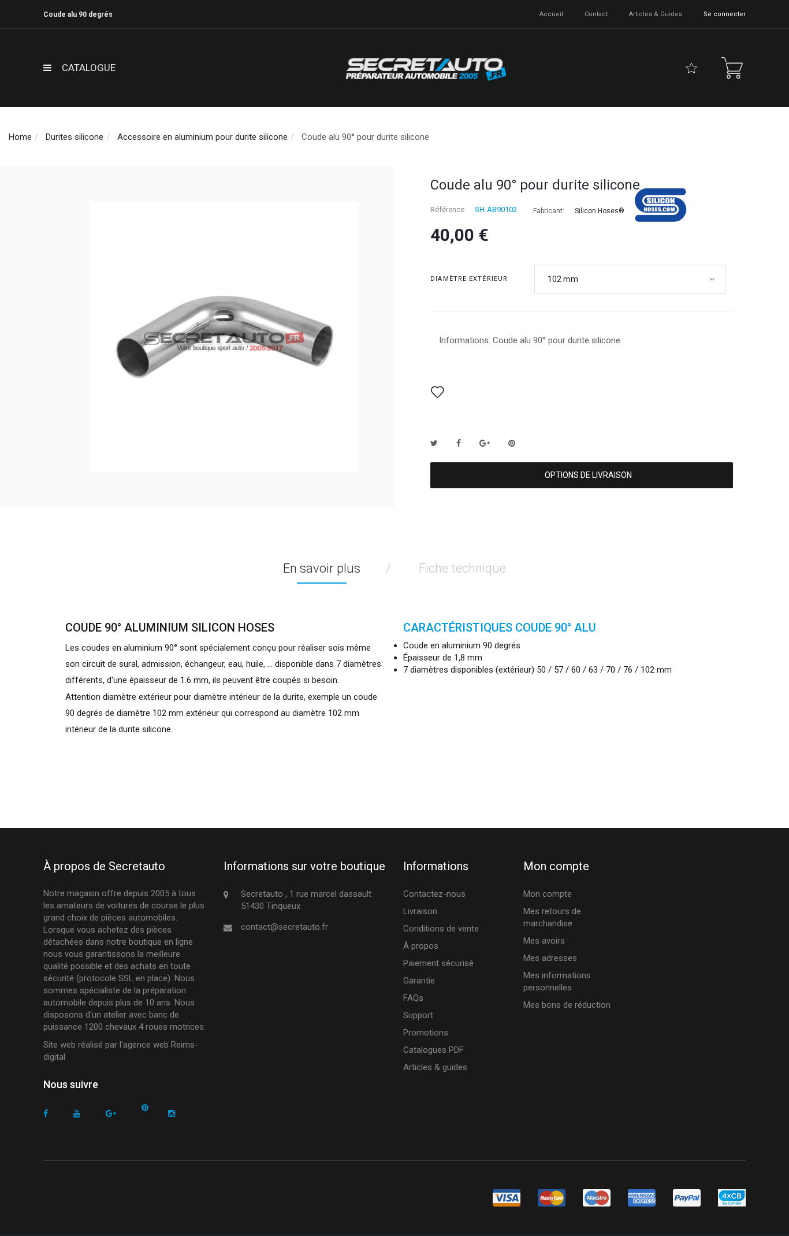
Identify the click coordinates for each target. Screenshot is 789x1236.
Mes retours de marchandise (552, 917)
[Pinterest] (145, 1108)
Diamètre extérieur (470, 279)
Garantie (419, 980)
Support (418, 1015)
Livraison (420, 911)
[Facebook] (45, 1114)
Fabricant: (548, 211)
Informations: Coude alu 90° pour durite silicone (529, 340)
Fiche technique (462, 568)
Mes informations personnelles (557, 981)
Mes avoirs (544, 941)
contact (596, 14)
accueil (551, 14)
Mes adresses (550, 958)
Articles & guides (655, 14)
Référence (447, 209)
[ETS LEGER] (424, 67)
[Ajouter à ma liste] (437, 392)
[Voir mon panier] (732, 67)
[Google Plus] (111, 1114)
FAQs (413, 998)
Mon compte (547, 894)
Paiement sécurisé (438, 963)
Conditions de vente (441, 928)
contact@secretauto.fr (284, 927)
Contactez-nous (434, 894)
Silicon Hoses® (599, 211)
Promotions (425, 1032)
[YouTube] (76, 1114)
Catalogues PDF (433, 1050)
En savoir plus (321, 568)
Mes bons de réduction (567, 1005)
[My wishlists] (691, 68)
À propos (420, 946)
